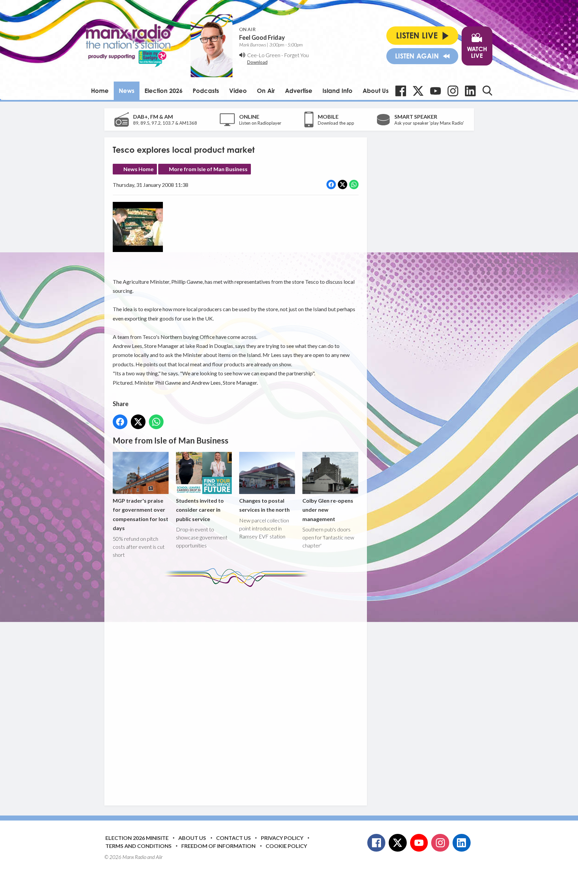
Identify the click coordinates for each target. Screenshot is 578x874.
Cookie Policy (286, 846)
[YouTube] (435, 91)
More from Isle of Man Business (208, 169)
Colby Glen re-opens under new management (327, 509)
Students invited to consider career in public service (200, 509)
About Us (376, 90)
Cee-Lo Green (263, 55)
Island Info (337, 90)
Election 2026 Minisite (137, 838)
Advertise (298, 90)
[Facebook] (400, 91)
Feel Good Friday (262, 37)
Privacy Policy (282, 838)
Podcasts (206, 90)
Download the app (336, 123)
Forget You (296, 55)
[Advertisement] (238, 691)
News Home (138, 169)
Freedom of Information (218, 846)
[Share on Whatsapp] (354, 184)
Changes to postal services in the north (264, 505)
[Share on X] (342, 184)
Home (100, 90)
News (126, 90)
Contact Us (233, 838)
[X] (418, 91)
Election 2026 (163, 90)
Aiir (159, 857)
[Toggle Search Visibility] (487, 91)
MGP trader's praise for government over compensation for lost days (140, 514)
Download (257, 62)
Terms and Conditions (138, 846)
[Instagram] (453, 91)
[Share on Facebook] (331, 184)
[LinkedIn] (470, 91)
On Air (266, 90)
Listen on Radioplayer (260, 123)
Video (238, 90)
